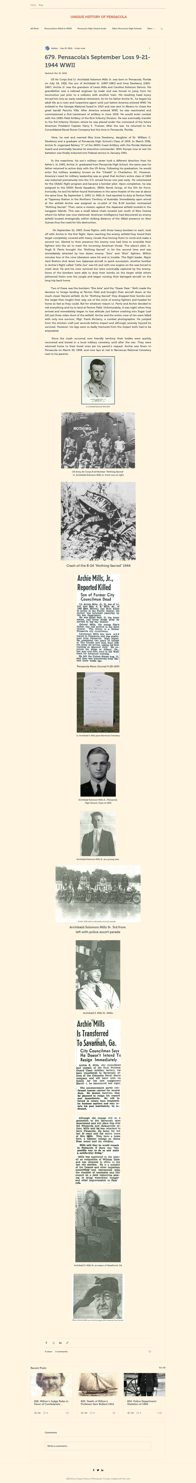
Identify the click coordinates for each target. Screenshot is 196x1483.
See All (162, 1367)
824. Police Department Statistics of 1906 (141, 1403)
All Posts (35, 28)
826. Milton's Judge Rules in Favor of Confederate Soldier (51, 1403)
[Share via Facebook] (46, 1342)
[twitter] (98, 1470)
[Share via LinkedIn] (60, 1342)
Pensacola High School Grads (91, 28)
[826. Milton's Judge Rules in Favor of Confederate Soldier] (51, 1384)
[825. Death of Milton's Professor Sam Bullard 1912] (98, 1384)
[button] (161, 28)
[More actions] (149, 48)
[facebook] (93, 1470)
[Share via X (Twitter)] (53, 1342)
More (150, 28)
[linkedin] (102, 1470)
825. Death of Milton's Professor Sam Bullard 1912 (97, 1403)
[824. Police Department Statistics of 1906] (144, 1384)
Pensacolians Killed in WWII (58, 28)
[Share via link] (67, 1342)
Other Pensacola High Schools (127, 28)
